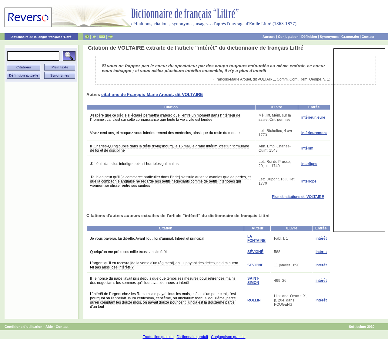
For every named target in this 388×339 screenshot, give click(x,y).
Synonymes (329, 36)
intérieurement (314, 133)
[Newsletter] (102, 37)
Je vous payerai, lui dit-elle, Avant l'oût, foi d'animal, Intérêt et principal (147, 238)
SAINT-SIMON (253, 280)
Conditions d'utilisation (23, 326)
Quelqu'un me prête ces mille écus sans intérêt (128, 252)
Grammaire (350, 36)
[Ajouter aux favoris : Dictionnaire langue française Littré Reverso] (94, 37)
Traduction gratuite (158, 337)
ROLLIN (254, 300)
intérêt (321, 238)
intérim (307, 148)
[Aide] (87, 37)
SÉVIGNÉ (255, 252)
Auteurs (269, 36)
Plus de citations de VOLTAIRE (298, 197)
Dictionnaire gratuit (192, 337)
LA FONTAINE (256, 238)
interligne (309, 164)
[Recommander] (110, 37)
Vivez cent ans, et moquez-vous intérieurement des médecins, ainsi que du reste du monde (165, 133)
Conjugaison (288, 36)
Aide (49, 326)
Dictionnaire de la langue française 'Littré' (41, 36)
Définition (309, 36)
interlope (308, 181)
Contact (368, 36)
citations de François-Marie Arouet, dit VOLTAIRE (152, 94)
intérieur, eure (313, 117)
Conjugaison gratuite (228, 337)
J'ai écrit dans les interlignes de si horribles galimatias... (135, 164)
